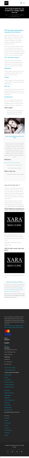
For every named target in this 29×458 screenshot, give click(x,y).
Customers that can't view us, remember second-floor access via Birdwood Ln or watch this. (13, 289)
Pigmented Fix (7, 397)
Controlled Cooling (8, 430)
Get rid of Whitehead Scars (9, 400)
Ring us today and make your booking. (15, 282)
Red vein (7, 86)
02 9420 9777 (7, 339)
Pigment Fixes (7, 390)
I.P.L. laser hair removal (11, 57)
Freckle (6, 77)
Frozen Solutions (7, 422)
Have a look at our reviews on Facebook (12, 162)
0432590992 (6, 342)
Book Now (6, 346)
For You (12, 382)
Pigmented (7, 68)
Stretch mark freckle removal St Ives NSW (14, 137)
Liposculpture (7, 418)
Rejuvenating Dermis (8, 409)
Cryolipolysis (6, 432)
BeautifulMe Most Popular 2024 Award (11, 412)
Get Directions (7, 356)
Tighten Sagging (7, 395)
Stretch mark (8, 97)
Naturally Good (7, 382)
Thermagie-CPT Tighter (9, 392)
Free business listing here (9, 384)
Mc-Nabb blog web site (8, 387)
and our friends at (7, 379)
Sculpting (6, 435)
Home (7, 14)
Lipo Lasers (6, 427)
